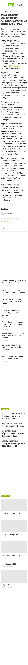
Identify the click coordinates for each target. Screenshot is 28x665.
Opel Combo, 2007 (9, 564)
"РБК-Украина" (14, 66)
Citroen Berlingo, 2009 (10, 535)
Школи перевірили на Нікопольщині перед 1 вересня (11, 313)
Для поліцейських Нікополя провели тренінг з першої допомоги (13, 324)
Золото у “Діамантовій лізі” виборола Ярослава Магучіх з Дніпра (14, 416)
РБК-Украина (4, 209)
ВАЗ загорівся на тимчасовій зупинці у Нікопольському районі (13, 301)
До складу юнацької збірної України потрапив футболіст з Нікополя (13, 347)
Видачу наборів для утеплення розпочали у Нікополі (14, 282)
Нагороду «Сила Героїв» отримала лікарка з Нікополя (13, 291)
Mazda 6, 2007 (7, 585)
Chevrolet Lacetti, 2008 (11, 513)
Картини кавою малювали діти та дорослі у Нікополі (12, 357)
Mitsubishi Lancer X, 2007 (12, 556)
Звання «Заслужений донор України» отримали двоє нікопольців (13, 335)
